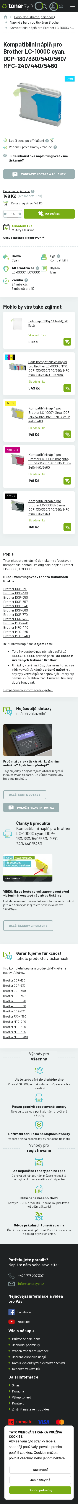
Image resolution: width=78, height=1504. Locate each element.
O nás (16, 1385)
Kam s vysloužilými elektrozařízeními (38, 1363)
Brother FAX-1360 (16, 619)
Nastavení (40, 1469)
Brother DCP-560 (15, 610)
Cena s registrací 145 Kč (26, 203)
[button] (45, 6)
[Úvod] (5, 17)
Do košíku (52, 214)
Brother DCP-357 (15, 601)
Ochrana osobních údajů (29, 1357)
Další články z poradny (28, 925)
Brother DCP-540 (15, 606)
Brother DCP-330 (15, 593)
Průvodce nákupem (26, 1339)
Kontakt (18, 1403)
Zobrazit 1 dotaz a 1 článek (43, 174)
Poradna (18, 1391)
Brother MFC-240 (15, 623)
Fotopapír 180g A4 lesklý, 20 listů (48, 323)
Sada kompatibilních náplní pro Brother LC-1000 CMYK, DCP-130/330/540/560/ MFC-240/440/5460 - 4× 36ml (49, 368)
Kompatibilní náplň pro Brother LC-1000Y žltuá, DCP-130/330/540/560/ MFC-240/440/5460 (49, 414)
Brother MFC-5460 (16, 636)
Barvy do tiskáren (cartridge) (34, 17)
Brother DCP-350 (15, 597)
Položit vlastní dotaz (35, 807)
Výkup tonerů (21, 1397)
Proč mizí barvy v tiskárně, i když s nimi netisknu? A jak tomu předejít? (31, 763)
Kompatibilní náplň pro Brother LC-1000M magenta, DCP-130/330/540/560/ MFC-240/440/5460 (49, 460)
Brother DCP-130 (15, 589)
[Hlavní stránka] (17, 7)
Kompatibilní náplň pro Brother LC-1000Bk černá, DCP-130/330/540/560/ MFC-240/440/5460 (49, 507)
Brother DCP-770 (15, 614)
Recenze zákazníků (26, 1369)
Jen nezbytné (40, 1479)
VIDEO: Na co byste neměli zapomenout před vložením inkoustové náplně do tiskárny (36, 893)
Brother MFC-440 (15, 627)
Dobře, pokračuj (40, 1490)
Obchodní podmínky (26, 1345)
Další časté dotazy (25, 794)
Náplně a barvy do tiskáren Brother (35, 22)
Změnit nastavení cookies (31, 1409)
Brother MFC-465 (15, 632)
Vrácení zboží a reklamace (30, 1351)
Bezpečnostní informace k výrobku (28, 690)
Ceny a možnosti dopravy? (22, 237)
